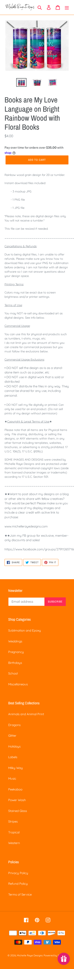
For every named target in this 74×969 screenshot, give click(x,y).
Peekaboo (15, 789)
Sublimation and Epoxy (24, 630)
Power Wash (17, 800)
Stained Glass (17, 811)
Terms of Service (20, 894)
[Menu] (66, 7)
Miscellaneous (18, 684)
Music (12, 778)
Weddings (15, 641)
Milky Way (15, 768)
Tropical (14, 832)
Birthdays (15, 663)
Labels (12, 757)
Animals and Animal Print (26, 714)
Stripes (13, 821)
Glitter (12, 735)
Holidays (14, 746)
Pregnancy (16, 652)
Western (14, 843)
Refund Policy (18, 884)
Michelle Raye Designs (30, 955)
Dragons (14, 725)
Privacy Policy (18, 873)
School (13, 673)
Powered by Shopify (55, 955)
